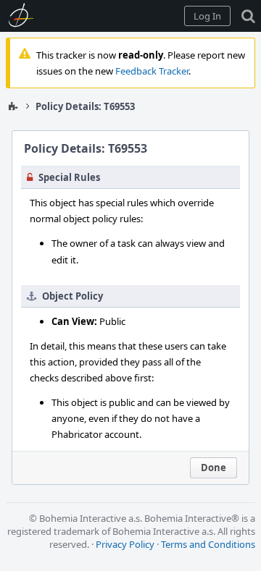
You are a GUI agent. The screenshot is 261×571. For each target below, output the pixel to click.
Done (213, 467)
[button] (207, 16)
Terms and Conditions (208, 544)
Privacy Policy (125, 544)
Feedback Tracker (151, 70)
